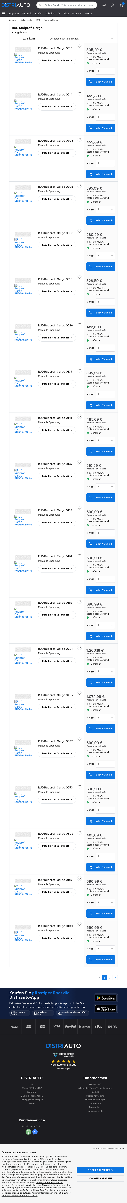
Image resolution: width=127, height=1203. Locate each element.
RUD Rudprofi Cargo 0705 (55, 186)
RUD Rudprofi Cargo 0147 (55, 464)
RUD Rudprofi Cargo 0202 (55, 695)
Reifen (38, 13)
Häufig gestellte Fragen (32, 1099)
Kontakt (95, 1092)
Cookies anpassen (100, 1178)
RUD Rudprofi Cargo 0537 (55, 741)
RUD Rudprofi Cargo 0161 (55, 556)
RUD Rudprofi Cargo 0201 (55, 648)
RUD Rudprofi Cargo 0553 (55, 787)
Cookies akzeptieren (100, 1170)
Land (31, 1084)
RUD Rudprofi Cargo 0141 (55, 418)
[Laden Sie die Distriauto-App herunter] (105, 998)
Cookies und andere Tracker (49, 1182)
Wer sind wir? (95, 1084)
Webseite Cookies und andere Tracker (19, 1195)
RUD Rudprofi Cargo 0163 (55, 602)
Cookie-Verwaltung (95, 1095)
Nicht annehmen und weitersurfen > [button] (108, 1148)
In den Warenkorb (103, 82)
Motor (88, 13)
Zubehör (50, 13)
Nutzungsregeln (95, 1111)
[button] (104, 5)
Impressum (95, 1103)
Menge (90, 71)
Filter (66, 13)
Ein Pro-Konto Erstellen (32, 1095)
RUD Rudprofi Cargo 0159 (55, 510)
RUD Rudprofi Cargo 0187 (55, 880)
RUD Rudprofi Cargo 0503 (55, 233)
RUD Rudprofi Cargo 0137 (55, 371)
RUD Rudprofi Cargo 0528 (55, 325)
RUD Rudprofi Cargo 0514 (55, 94)
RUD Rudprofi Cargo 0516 (55, 279)
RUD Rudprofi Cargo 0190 (55, 926)
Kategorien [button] (13, 13)
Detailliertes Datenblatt (56, 60)
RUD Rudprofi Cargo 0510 (55, 48)
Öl (59, 13)
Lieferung (31, 1092)
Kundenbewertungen (95, 1099)
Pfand (32, 1103)
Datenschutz (95, 1107)
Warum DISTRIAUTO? (32, 1088)
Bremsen (77, 13)
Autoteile (27, 13)
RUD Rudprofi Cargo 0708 (55, 140)
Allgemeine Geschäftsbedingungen (95, 1088)
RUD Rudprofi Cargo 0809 (55, 833)
